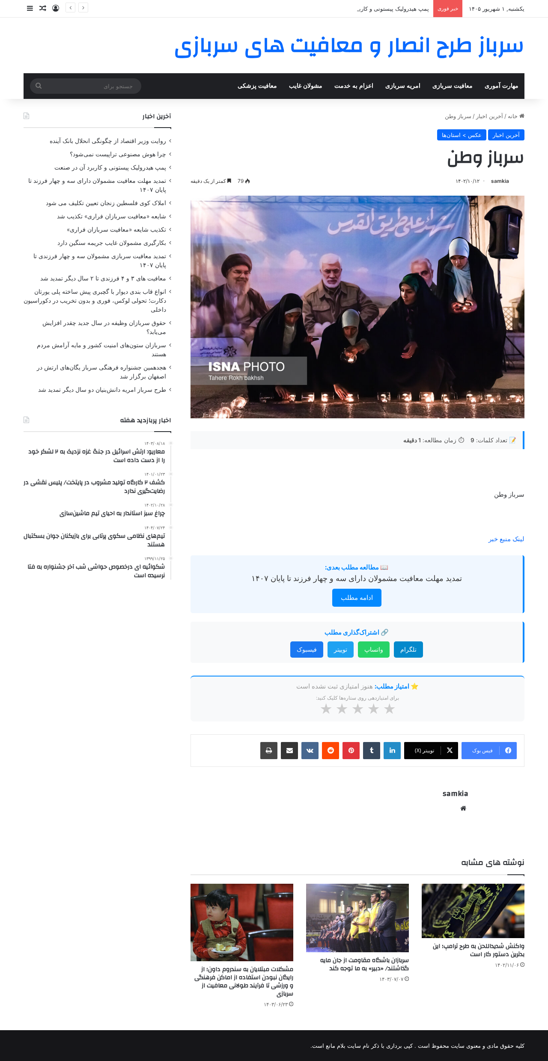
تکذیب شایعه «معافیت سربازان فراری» (116, 229)
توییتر (340, 649)
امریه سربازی (402, 86)
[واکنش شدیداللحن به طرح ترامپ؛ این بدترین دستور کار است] (473, 911)
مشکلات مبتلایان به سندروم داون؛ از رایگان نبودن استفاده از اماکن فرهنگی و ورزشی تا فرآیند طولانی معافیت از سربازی (243, 981)
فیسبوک (307, 649)
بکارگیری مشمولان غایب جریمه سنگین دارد (111, 242)
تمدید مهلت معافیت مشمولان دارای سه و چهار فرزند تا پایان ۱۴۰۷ (356, 578)
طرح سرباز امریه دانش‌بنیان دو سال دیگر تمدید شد (102, 389)
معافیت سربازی (452, 86)
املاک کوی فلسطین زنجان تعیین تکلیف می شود (106, 203)
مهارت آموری (501, 86)
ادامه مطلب (357, 597)
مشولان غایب (305, 86)
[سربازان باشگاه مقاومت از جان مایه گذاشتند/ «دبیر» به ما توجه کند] (357, 918)
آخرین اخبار (489, 116)
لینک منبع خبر (506, 539)
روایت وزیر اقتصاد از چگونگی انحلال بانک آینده (108, 140)
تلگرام (408, 649)
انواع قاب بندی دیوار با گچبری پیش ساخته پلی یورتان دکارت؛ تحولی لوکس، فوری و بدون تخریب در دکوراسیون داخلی (95, 300)
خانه (513, 116)
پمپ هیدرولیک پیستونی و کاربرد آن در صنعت (376, 8)
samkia (500, 181)
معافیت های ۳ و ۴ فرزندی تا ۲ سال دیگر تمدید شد (103, 278)
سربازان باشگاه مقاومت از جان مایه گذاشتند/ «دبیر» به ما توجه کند (364, 964)
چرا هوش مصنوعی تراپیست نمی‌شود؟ (118, 154)
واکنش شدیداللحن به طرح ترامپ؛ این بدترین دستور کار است (478, 950)
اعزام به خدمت (353, 86)
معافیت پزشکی (257, 86)
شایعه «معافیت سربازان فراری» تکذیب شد (111, 216)
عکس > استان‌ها (462, 134)
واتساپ (373, 649)
